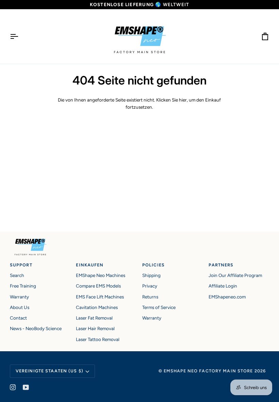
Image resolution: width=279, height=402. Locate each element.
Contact (18, 318)
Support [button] (21, 264)
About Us (19, 307)
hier (183, 100)
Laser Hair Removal (95, 328)
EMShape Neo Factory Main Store (208, 370)
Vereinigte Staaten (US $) (49, 370)
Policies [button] (153, 264)
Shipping (151, 275)
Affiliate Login (223, 286)
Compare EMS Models (98, 286)
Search (17, 275)
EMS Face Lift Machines (100, 296)
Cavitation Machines (97, 307)
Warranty (19, 296)
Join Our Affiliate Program (235, 275)
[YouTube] (26, 387)
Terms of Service (159, 307)
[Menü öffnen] (20, 36)
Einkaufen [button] (89, 264)
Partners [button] (221, 264)
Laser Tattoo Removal (97, 339)
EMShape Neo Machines (100, 275)
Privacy (149, 286)
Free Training (23, 286)
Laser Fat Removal (94, 318)
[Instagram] (13, 387)
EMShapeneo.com (227, 296)
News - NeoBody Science (36, 328)
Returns (150, 296)
